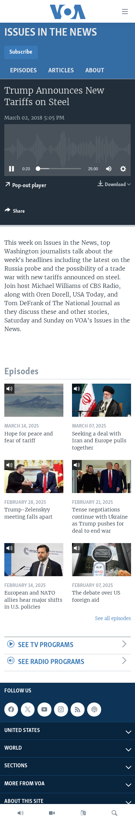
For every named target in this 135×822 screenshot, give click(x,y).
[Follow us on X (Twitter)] (28, 709)
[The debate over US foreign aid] (101, 559)
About (94, 71)
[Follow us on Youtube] (44, 709)
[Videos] (52, 813)
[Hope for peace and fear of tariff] (33, 400)
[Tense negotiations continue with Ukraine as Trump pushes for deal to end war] (101, 476)
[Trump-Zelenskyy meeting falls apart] (33, 476)
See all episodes (113, 618)
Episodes (23, 71)
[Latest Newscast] (20, 813)
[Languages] (83, 813)
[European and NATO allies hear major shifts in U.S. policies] (33, 559)
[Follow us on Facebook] (11, 709)
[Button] (15, 212)
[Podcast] (94, 709)
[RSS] (77, 709)
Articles (61, 71)
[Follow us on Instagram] (61, 709)
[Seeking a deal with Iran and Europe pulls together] (101, 400)
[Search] (114, 813)
